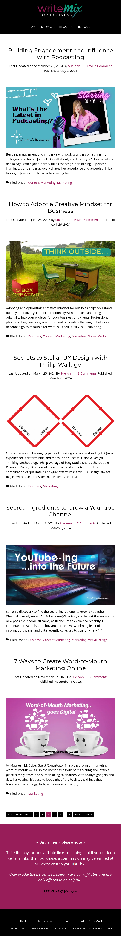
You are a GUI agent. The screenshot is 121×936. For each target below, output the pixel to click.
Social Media (97, 336)
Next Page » (83, 814)
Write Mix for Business (60, 11)
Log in (109, 928)
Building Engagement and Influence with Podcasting (60, 54)
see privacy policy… (60, 890)
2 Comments (86, 523)
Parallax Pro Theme (44, 928)
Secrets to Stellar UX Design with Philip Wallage (60, 361)
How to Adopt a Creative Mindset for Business (60, 207)
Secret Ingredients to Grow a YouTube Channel (60, 511)
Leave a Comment (98, 66)
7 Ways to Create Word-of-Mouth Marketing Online (60, 664)
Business (34, 336)
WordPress (96, 928)
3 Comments (87, 373)
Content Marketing (41, 182)
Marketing (64, 182)
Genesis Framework (74, 928)
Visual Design (98, 640)
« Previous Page (20, 814)
